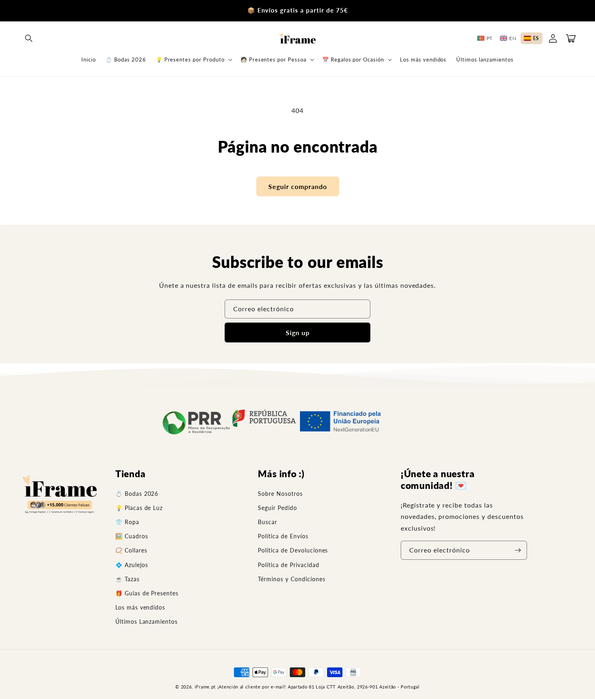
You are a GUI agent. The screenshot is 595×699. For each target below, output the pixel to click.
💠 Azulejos (131, 564)
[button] (29, 38)
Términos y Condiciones (291, 579)
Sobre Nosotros (280, 493)
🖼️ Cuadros (131, 536)
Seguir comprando (297, 186)
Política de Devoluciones (293, 550)
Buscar (267, 521)
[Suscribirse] (518, 550)
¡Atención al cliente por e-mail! (251, 686)
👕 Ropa (127, 521)
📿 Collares (131, 550)
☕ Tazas (127, 579)
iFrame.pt (205, 686)
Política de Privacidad (288, 564)
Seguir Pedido (277, 507)
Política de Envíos (283, 536)
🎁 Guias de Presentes (146, 593)
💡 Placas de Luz (139, 507)
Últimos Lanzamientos (146, 621)
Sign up (298, 332)
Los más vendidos (140, 607)
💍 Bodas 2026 (137, 493)
